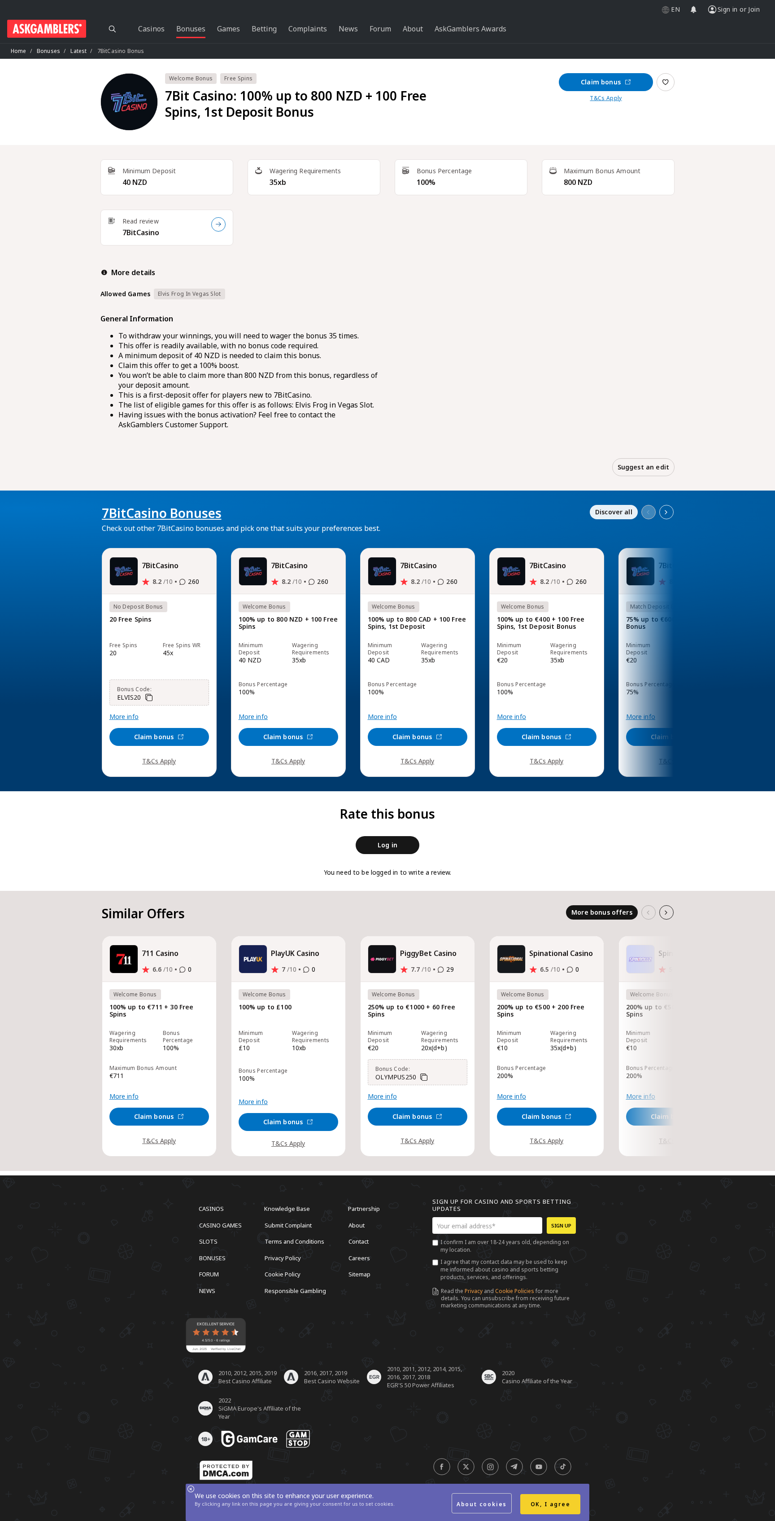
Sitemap (359, 1274)
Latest (78, 51)
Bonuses (48, 51)
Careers (359, 1258)
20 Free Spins (130, 619)
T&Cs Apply (606, 98)
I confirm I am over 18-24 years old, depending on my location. (504, 1246)
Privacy (474, 1291)
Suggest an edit (643, 467)
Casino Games (220, 1225)
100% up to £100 (265, 1007)
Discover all (613, 512)
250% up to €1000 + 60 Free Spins (412, 1011)
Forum (209, 1274)
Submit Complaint (288, 1225)
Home (18, 51)
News (207, 1290)
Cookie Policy (282, 1274)
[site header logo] (46, 29)
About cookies (482, 1504)
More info (124, 717)
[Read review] (218, 224)
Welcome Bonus (191, 78)
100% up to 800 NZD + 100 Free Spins (288, 623)
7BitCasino (140, 232)
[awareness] (249, 1439)
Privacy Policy (283, 1258)
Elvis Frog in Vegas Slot (189, 294)
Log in (387, 845)
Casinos (211, 1209)
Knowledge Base (287, 1209)
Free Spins (238, 78)
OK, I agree (550, 1504)
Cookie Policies (514, 1291)
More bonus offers (601, 912)
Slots (208, 1241)
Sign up (561, 1225)
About (356, 1225)
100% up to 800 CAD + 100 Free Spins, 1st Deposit (417, 623)
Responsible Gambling (295, 1290)
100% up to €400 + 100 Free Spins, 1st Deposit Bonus (541, 623)
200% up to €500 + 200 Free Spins (541, 1011)
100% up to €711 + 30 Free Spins (151, 1011)
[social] (441, 1466)
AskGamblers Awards (470, 29)
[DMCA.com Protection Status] (226, 1470)
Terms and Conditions (294, 1241)
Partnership (364, 1209)
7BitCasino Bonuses (162, 513)
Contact (358, 1241)
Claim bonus (601, 82)
